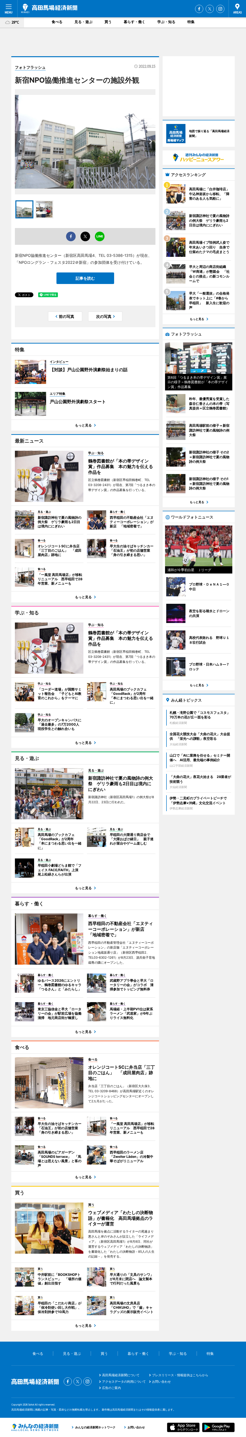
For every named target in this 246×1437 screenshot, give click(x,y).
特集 (191, 21)
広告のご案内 (111, 1388)
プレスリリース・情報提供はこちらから (180, 1375)
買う (108, 21)
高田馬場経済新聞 (49, 8)
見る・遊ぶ (83, 21)
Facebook (199, 9)
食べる (57, 21)
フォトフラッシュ (30, 67)
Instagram (220, 9)
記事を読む (85, 278)
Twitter (210, 9)
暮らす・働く (134, 21)
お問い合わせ (161, 1381)
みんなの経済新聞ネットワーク (34, 1427)
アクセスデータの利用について (124, 1381)
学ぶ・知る (166, 21)
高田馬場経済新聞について (121, 1375)
